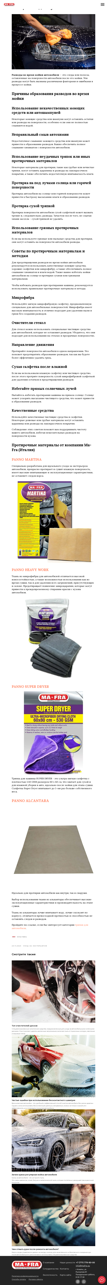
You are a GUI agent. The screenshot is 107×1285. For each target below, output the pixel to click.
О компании (48, 1262)
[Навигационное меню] (102, 4)
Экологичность (50, 1275)
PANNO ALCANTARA (30, 800)
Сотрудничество (51, 1269)
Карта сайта (65, 1275)
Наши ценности (67, 1262)
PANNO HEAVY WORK (30, 570)
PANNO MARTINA (27, 459)
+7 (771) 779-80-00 (85, 1262)
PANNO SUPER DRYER (30, 686)
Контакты (64, 1269)
